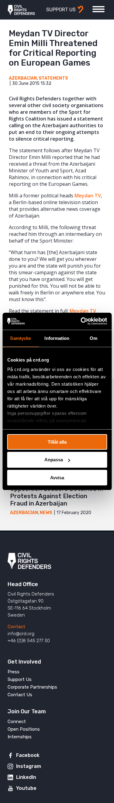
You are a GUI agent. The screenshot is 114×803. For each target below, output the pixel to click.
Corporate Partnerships (32, 687)
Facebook (28, 755)
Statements (53, 78)
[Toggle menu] (98, 9)
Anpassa (53, 459)
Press (13, 672)
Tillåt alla (57, 441)
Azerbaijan (23, 78)
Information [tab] (56, 337)
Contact (16, 626)
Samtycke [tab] (20, 337)
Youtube (26, 788)
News (46, 512)
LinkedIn (26, 777)
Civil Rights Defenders (21, 10)
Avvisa (57, 477)
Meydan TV (87, 195)
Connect (17, 721)
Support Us (20, 679)
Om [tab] (93, 337)
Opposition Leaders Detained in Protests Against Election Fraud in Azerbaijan (56, 496)
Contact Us (20, 694)
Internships (20, 737)
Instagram (28, 766)
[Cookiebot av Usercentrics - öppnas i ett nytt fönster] (81, 321)
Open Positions (24, 729)
